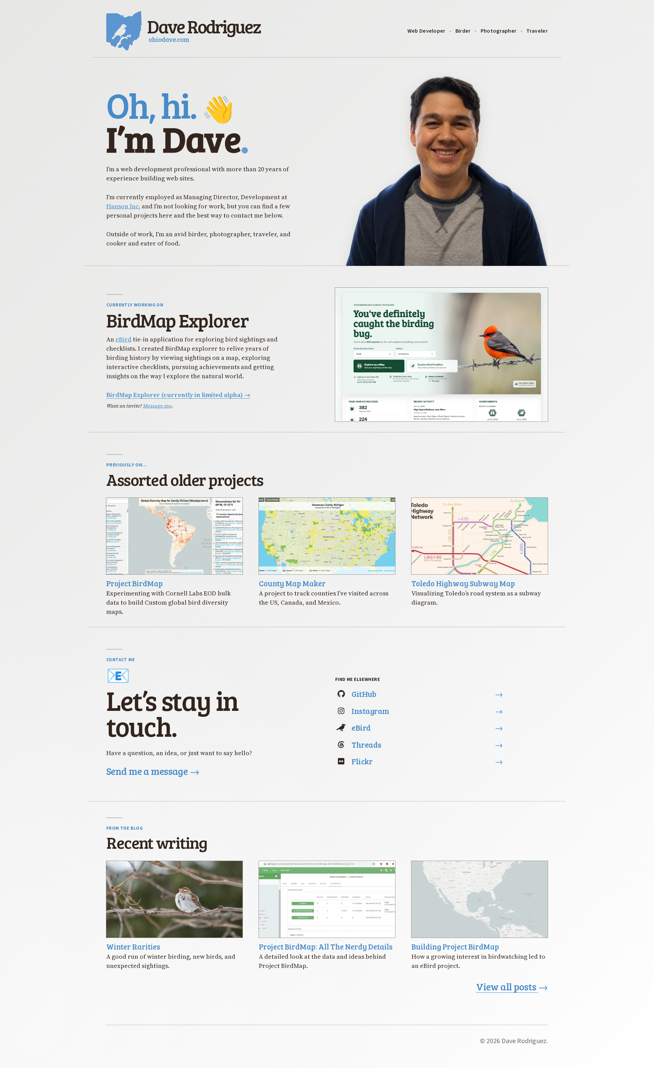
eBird (123, 339)
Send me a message (152, 771)
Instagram (427, 710)
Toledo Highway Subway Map (463, 583)
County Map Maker (292, 583)
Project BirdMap (134, 583)
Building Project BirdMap (455, 946)
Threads (427, 744)
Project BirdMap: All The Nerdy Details (325, 946)
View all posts (512, 986)
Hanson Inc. (123, 206)
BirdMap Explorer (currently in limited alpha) (178, 394)
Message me (157, 405)
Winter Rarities (133, 946)
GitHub (427, 693)
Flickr (427, 761)
